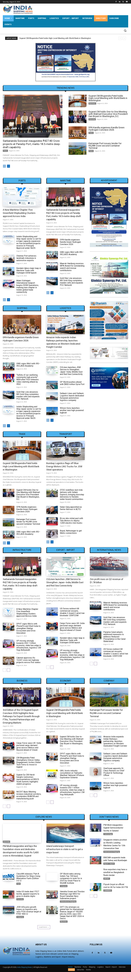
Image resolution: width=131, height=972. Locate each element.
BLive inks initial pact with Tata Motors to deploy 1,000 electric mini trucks (71, 520)
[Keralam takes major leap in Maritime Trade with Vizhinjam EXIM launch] (8, 271)
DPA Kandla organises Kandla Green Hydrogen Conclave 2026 (106, 128)
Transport (65, 434)
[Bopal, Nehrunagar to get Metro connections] (52, 534)
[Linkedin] (119, 1)
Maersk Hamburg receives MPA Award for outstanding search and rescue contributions (72, 267)
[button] (125, 30)
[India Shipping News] (18, 9)
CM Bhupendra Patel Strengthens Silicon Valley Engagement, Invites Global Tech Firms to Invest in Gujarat (28, 762)
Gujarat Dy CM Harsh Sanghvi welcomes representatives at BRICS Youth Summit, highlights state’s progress (27, 779)
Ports (5, 151)
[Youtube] (126, 1)
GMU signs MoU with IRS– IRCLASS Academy (72, 253)
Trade (22, 434)
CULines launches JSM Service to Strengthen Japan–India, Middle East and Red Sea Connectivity (71, 370)
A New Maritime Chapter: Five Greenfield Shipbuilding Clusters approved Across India (19, 213)
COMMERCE (107, 890)
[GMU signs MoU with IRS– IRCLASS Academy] (52, 255)
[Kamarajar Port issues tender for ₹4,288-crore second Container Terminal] (77, 148)
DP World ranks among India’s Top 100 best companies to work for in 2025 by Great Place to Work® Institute (71, 878)
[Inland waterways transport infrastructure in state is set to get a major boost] (65, 833)
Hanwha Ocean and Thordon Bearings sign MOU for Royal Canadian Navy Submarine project (72, 895)
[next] (124, 38)
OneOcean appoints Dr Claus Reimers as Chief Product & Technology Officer (113, 771)
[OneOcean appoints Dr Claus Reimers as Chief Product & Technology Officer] (95, 771)
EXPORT (106, 878)
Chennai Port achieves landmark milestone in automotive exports (26, 258)
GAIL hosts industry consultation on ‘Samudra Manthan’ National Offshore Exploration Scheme (72, 774)
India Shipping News (24, 967)
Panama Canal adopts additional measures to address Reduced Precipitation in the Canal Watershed (114, 637)
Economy (92, 119)
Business (92, 103)
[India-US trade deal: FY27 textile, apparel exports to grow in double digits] (8, 894)
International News (109, 550)
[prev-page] (4, 166)
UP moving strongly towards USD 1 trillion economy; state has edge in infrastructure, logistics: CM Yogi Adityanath (28, 645)
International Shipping (68, 901)
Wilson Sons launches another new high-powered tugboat (72, 410)
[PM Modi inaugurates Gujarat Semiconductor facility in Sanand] (95, 828)
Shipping (22, 308)
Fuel (18, 884)
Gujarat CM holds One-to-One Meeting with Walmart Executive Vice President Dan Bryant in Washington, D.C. (64, 38)
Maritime (65, 180)
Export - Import (65, 550)
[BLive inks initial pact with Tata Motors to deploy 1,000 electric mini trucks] (52, 521)
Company (109, 681)
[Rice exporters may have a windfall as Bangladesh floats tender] (95, 872)
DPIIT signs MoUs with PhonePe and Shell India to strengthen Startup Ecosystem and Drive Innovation (28, 628)
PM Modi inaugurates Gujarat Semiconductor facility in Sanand (113, 828)
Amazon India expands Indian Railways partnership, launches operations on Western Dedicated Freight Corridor (115, 741)
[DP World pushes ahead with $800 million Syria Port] (52, 385)
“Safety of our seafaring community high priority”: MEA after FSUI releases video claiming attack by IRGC (27, 379)
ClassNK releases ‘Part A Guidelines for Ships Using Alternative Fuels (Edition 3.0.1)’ (28, 877)
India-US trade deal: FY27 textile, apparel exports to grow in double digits (27, 893)
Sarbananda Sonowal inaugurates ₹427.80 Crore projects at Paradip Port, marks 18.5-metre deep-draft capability (32, 144)
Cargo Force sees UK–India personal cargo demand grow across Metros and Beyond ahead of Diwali (72, 626)
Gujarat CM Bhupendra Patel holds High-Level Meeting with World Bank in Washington (108, 98)
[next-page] (8, 166)
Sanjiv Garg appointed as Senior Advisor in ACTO (71, 508)
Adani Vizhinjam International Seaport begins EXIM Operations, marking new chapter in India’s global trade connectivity (27, 286)
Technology (108, 834)
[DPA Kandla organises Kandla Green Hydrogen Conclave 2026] (77, 132)
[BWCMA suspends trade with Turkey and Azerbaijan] (95, 860)
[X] (123, 1)
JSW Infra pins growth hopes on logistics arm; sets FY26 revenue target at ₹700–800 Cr (28, 910)
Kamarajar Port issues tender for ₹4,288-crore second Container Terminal (105, 145)
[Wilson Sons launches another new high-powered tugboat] (52, 411)
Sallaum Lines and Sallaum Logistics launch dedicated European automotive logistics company (72, 396)
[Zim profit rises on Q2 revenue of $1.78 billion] (109, 566)
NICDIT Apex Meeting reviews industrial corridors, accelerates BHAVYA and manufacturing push (28, 795)
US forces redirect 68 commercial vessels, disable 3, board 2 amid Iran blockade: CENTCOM (72, 612)
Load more (43, 927)
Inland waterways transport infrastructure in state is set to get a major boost (64, 849)
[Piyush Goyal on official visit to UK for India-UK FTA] (95, 887)
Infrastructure (22, 550)
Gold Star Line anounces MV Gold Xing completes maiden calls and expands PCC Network (71, 281)
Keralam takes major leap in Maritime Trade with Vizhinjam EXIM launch (28, 270)
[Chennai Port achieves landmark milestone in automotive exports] (8, 259)
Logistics (65, 308)
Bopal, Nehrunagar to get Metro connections (71, 532)
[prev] (120, 38)
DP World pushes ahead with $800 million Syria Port (72, 383)
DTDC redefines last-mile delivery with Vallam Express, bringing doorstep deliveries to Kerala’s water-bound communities (72, 494)
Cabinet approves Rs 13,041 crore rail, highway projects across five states (28, 660)
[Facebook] (116, 1)
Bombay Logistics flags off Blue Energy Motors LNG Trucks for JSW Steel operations (64, 466)
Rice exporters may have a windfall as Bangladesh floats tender (115, 872)
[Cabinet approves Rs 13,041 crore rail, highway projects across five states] (8, 661)
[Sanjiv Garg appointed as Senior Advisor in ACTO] (52, 510)
